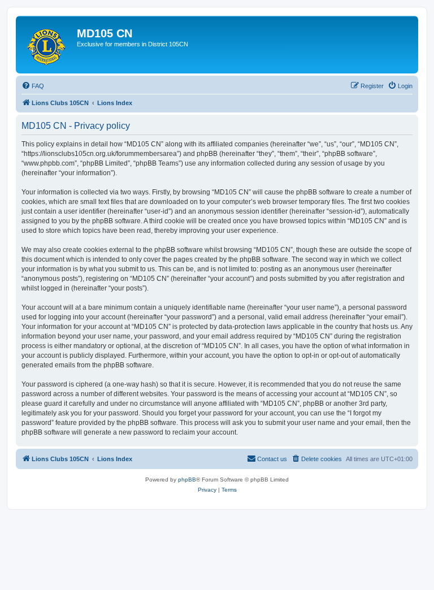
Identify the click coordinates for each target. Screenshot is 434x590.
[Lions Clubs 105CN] (48, 45)
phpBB (187, 479)
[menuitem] (32, 86)
